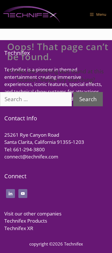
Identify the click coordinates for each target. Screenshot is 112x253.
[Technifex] (31, 14)
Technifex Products (25, 220)
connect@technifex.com (31, 156)
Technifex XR (18, 228)
